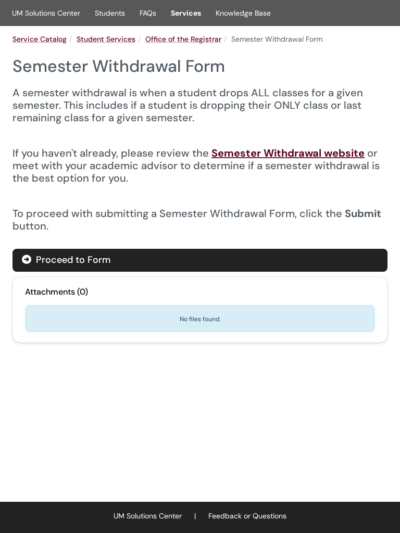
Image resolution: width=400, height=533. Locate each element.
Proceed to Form (71, 259)
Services (186, 13)
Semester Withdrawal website (288, 153)
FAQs (148, 13)
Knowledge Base (243, 13)
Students (110, 13)
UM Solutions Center (46, 13)
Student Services (106, 39)
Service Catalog (39, 39)
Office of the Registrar (183, 39)
